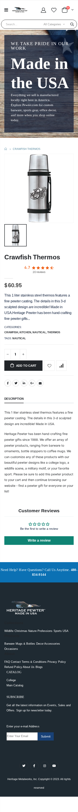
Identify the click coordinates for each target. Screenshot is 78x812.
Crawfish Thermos (32, 257)
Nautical (39, 332)
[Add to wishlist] (49, 365)
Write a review (39, 540)
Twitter (15, 383)
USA (65, 631)
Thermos (53, 332)
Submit (45, 736)
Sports (58, 631)
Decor (40, 643)
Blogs (39, 667)
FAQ (7, 661)
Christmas (21, 631)
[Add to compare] (61, 365)
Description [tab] (14, 398)
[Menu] (6, 10)
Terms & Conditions (34, 661)
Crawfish (11, 332)
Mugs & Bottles (25, 643)
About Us (29, 667)
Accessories (52, 643)
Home (6, 149)
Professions (45, 631)
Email (40, 383)
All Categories (52, 24)
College (11, 680)
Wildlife (9, 631)
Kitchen (25, 332)
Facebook (7, 383)
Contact (16, 661)
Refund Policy (13, 667)
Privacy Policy (56, 661)
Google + (32, 383)
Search (72, 24)
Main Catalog (14, 685)
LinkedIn (24, 383)
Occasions (11, 648)
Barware (9, 643)
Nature (32, 631)
